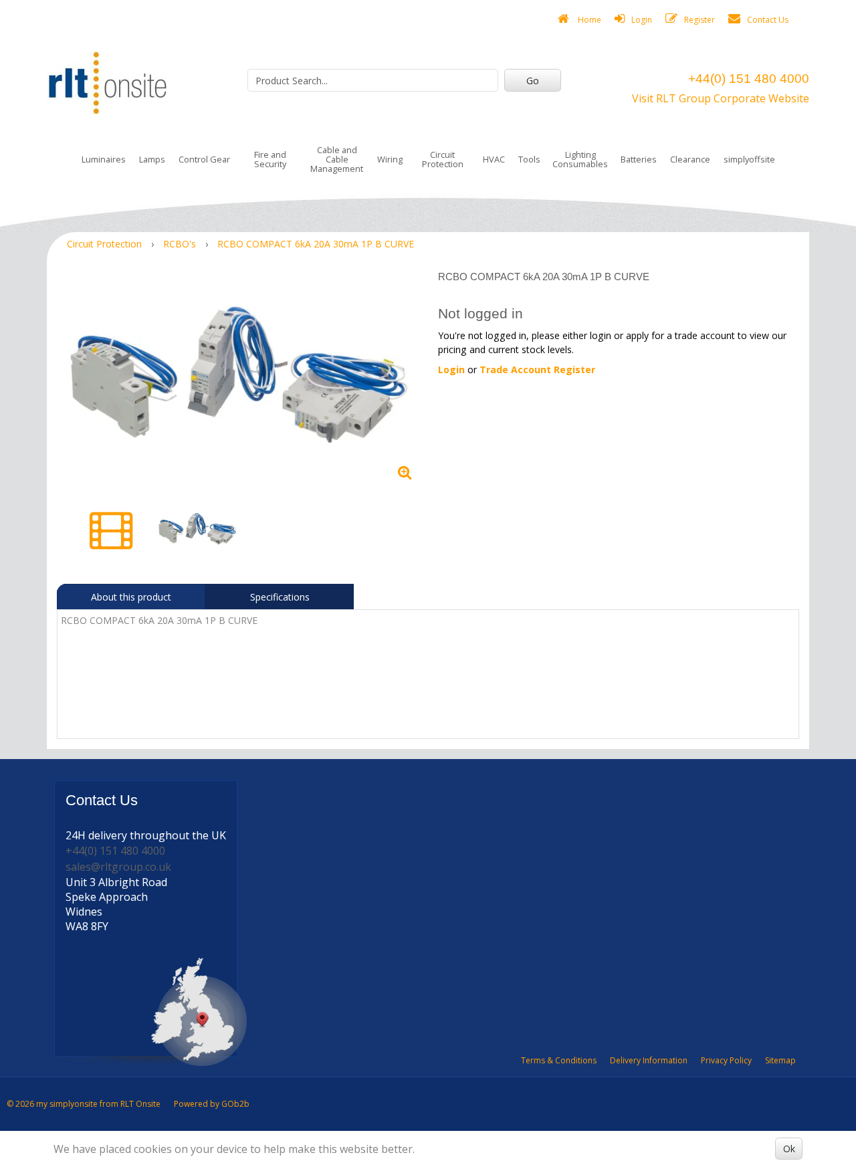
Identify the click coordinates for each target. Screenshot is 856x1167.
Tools (529, 159)
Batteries (639, 159)
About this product (131, 597)
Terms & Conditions (559, 1060)
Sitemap (780, 1060)
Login (641, 19)
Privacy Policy (726, 1060)
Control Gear (204, 159)
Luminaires (104, 159)
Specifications (280, 597)
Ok (789, 1148)
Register (699, 19)
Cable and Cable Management (336, 159)
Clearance (690, 159)
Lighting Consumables (580, 159)
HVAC (494, 159)
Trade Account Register (537, 369)
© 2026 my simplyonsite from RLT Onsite (83, 1103)
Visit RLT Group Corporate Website (720, 98)
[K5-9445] (242, 378)
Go (532, 80)
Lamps (152, 159)
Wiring (390, 159)
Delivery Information (648, 1060)
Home (588, 19)
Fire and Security (270, 159)
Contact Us (767, 19)
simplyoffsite (749, 159)
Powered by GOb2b (211, 1103)
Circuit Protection (442, 159)
